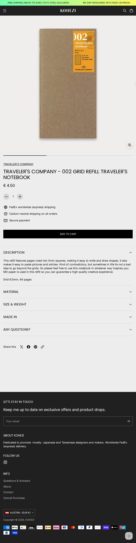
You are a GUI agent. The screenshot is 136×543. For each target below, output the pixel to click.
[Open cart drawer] (131, 10)
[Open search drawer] (124, 10)
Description (13, 252)
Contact (8, 492)
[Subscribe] (128, 421)
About (7, 486)
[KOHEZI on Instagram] (5, 462)
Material (11, 291)
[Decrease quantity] (6, 197)
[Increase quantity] (20, 197)
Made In (10, 317)
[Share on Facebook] (29, 347)
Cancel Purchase (14, 498)
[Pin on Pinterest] (35, 347)
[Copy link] (42, 347)
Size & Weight (14, 304)
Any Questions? (16, 329)
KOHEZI (29, 519)
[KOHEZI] (68, 10)
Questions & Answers (16, 480)
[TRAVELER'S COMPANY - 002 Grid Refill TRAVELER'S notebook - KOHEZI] (68, 83)
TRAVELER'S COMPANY (18, 164)
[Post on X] (22, 347)
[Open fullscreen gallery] (129, 145)
